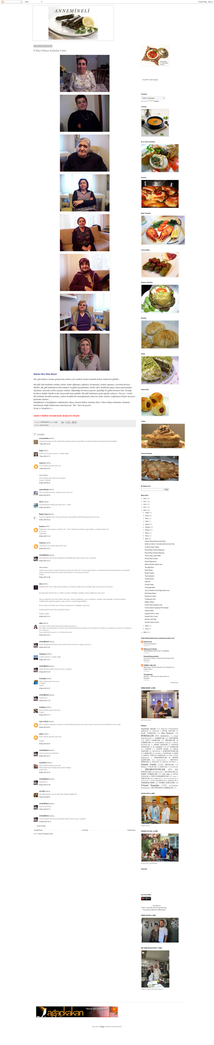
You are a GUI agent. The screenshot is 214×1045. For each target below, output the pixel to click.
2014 (145, 498)
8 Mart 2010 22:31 (44, 756)
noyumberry (43, 763)
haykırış (41, 526)
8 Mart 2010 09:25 (44, 483)
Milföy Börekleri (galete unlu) (153, 564)
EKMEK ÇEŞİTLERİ (161, 745)
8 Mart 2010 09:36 (44, 495)
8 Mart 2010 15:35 (44, 660)
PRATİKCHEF (174, 767)
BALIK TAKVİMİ (150, 619)
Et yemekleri (157, 747)
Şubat (147, 626)
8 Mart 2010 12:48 (44, 577)
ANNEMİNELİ (44, 555)
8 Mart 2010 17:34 (44, 700)
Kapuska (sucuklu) (150, 596)
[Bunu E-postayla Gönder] (66, 422)
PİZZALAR (163, 767)
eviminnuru (43, 654)
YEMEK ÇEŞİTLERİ (167, 783)
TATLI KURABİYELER (160, 776)
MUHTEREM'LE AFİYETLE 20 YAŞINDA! (156, 651)
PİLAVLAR (152, 767)
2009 (145, 632)
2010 (145, 510)
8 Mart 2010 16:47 (44, 688)
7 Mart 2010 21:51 (44, 456)
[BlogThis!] (68, 422)
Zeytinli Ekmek (149, 579)
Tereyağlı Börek (149, 567)
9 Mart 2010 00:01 (44, 797)
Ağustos (147, 524)
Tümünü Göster (174, 682)
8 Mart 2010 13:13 (44, 616)
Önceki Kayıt (131, 830)
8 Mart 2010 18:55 (44, 727)
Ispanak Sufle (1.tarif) (151, 616)
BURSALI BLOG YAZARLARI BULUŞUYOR (159, 544)
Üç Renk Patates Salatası (152, 547)
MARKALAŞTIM (161, 760)
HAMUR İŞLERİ (162, 749)
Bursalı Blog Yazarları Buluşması (154, 550)
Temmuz (147, 527)
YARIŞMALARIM (147, 783)
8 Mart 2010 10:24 (44, 520)
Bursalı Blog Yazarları (151, 558)
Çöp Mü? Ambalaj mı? (150, 643)
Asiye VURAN (44, 721)
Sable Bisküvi (149, 570)
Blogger (102, 1026)
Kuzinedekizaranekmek (151, 656)
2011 (145, 507)
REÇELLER (158, 772)
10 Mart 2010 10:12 (45, 821)
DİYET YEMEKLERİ (153, 740)
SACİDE (42, 791)
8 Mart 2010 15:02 (44, 647)
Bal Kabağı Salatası (150, 593)
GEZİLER (148, 749)
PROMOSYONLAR (155, 769)
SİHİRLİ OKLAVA (150, 665)
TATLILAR (145, 778)
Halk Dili (147, 582)
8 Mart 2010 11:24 (44, 536)
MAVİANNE (148, 642)
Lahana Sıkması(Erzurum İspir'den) (155, 541)
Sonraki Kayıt (38, 830)
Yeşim (41, 450)
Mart (146, 539)
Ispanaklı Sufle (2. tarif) (152, 613)
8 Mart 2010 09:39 (44, 507)
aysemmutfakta (44, 438)
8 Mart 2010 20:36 (44, 744)
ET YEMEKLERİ (172, 747)
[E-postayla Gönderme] (62, 422)
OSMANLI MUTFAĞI (169, 762)
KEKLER (148, 753)
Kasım (147, 516)
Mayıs (147, 533)
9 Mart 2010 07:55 (44, 809)
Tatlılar (174, 776)
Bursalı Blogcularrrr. (151, 561)
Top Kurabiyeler (149, 576)
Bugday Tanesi (44, 514)
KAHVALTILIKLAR (170, 751)
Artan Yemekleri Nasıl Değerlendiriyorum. (157, 590)
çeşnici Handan (44, 489)
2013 (145, 501)
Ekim (146, 518)
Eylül (146, 521)
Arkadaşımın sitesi (150, 599)
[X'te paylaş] (71, 422)
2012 (145, 504)
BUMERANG (164, 736)
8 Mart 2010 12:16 (44, 548)
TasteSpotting (148, 674)
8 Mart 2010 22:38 (44, 785)
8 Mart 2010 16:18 (44, 672)
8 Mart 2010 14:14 (44, 635)
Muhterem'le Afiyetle (150, 649)
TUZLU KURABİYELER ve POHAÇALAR (163, 780)
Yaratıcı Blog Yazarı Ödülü (153, 556)
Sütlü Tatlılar (166, 774)
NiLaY (41, 502)
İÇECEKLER (156, 751)
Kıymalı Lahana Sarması (152, 622)
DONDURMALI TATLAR (162, 742)
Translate (156, 101)
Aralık (147, 513)
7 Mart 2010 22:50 (44, 468)
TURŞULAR (157, 778)
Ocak (146, 629)
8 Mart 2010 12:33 (44, 561)
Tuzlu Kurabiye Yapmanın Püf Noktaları (157, 608)
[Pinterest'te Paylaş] (75, 422)
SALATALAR (170, 772)
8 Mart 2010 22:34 (44, 772)
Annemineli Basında (148, 729)
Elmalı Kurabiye (149, 573)
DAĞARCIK (173, 738)
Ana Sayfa (85, 830)
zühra (41, 623)
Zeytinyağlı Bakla (150, 587)
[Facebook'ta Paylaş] (73, 422)
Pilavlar (143, 767)
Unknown (42, 463)
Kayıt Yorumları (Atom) (46, 834)
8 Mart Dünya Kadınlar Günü (153, 605)
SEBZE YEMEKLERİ (149, 774)
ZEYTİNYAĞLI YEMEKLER (162, 788)
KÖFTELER (167, 753)
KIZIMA (158, 753)
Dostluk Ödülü (149, 584)
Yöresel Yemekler (150, 785)
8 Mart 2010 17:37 (44, 715)
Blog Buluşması (167, 733)
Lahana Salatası (149, 610)
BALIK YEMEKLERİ (148, 733)
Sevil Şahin (42, 678)
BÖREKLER (147, 735)
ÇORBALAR (159, 738)
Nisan (147, 536)
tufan (41, 584)
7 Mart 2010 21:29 (44, 444)
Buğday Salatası (149, 602)
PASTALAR (169, 765)
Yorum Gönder (41, 826)
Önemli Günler (44, 425)
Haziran (147, 530)
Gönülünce (42, 707)
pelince (41, 734)
